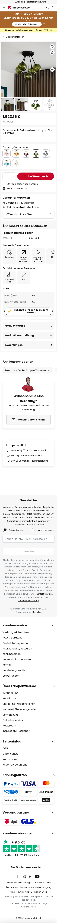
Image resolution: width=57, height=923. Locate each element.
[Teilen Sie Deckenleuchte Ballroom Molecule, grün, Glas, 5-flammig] (52, 52)
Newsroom (9, 725)
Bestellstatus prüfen (15, 643)
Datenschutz (11, 753)
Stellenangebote (25, 709)
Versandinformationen (17, 659)
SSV (26, 24)
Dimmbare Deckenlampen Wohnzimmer (27, 370)
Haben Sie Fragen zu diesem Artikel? (31, 311)
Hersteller (36, 612)
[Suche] (47, 7)
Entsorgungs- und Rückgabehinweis (29, 892)
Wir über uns (10, 693)
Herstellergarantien (15, 670)
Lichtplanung (11, 715)
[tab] (28, 650)
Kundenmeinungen (18, 833)
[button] (7, 104)
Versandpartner (16, 812)
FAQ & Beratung (12, 637)
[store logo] (20, 7)
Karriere (8, 709)
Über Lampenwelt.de (19, 686)
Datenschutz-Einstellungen (19, 882)
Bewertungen (13, 345)
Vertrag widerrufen (16, 632)
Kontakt (8, 665)
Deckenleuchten (15, 36)
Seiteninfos (12, 741)
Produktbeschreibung (19, 335)
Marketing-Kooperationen (19, 704)
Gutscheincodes (13, 720)
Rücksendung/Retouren (17, 648)
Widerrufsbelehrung (15, 764)
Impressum (10, 759)
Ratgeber (24, 731)
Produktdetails (14, 325)
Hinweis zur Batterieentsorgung (36, 887)
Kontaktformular (44, 594)
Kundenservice (15, 625)
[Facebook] (19, 876)
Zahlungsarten (12, 654)
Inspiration (9, 731)
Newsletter (9, 698)
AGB (5, 748)
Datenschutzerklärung (28, 600)
